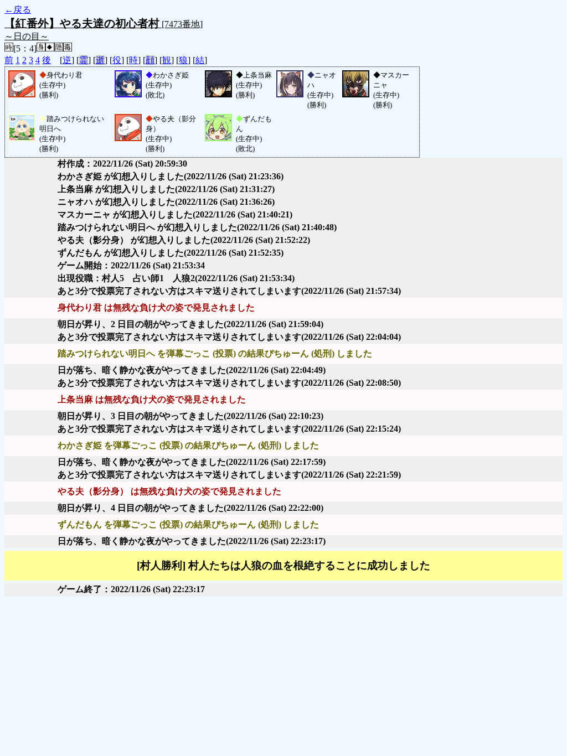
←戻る (17, 9)
